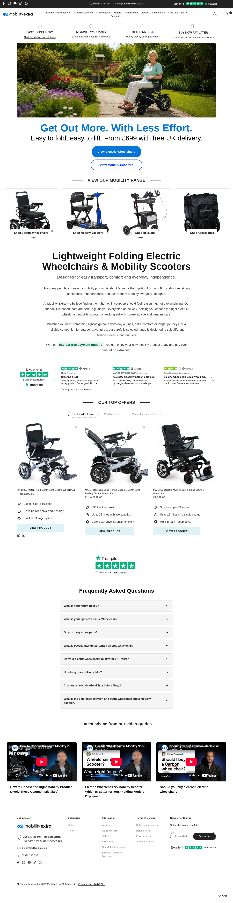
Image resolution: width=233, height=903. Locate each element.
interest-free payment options (81, 344)
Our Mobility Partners (113, 847)
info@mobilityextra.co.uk (130, 3)
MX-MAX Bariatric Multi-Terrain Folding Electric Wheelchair (178, 491)
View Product (40, 527)
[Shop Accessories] (202, 214)
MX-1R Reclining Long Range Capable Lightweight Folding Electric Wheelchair (112, 491)
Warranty (107, 825)
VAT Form (107, 841)
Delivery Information (147, 825)
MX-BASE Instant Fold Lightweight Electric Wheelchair (46, 489)
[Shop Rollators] (145, 214)
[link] (116, 80)
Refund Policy (143, 830)
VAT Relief (107, 836)
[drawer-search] (215, 14)
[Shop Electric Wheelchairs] (31, 214)
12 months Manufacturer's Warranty (91, 36)
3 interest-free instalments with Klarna (193, 37)
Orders (71, 825)
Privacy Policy (143, 836)
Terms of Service (145, 841)
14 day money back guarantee (142, 36)
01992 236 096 (101, 3)
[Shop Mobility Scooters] (88, 214)
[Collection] (83, 414)
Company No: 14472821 (91, 884)
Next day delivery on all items (40, 37)
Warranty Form (110, 830)
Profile (71, 830)
